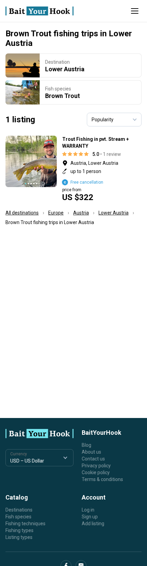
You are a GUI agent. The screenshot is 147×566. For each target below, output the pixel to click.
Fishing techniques (25, 523)
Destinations (18, 510)
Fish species (18, 516)
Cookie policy (96, 472)
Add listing (93, 523)
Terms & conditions (102, 479)
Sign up (90, 516)
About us (91, 452)
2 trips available (102, 168)
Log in (88, 510)
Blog (86, 445)
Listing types (18, 537)
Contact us (93, 459)
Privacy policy (96, 465)
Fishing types (19, 530)
